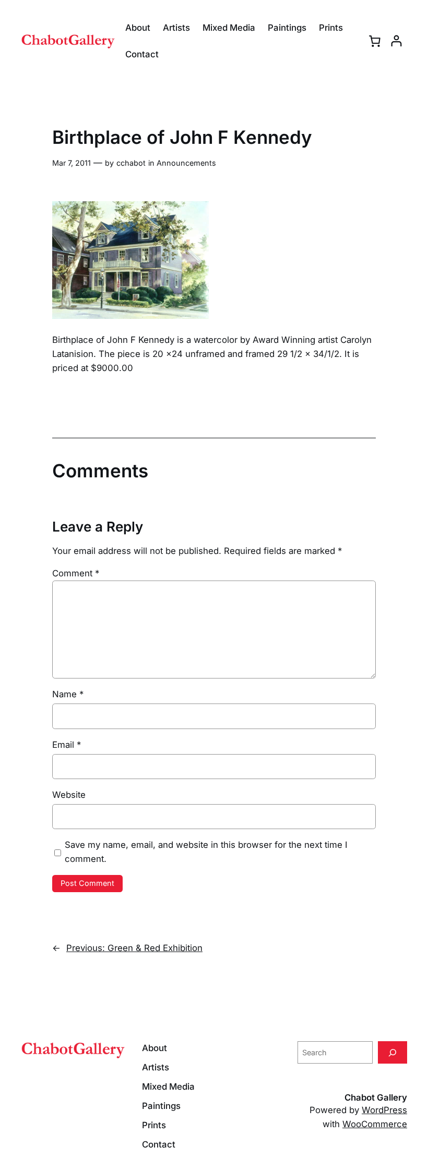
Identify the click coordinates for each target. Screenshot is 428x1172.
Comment (75, 573)
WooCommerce (374, 1124)
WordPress (384, 1110)
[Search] (392, 1052)
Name (68, 694)
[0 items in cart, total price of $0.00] (375, 41)
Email (66, 744)
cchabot (131, 162)
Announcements (186, 162)
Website (69, 794)
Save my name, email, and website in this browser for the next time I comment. (206, 852)
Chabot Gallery (375, 1097)
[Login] (396, 41)
